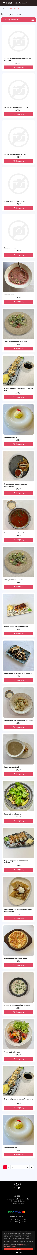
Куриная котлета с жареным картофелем (15, 485)
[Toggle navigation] (33, 3)
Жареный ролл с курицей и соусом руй (18, 389)
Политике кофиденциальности (15, 1245)
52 (27, 1167)
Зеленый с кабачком (12, 814)
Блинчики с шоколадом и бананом (18, 673)
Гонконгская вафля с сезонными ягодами (17, 60)
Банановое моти (10, 437)
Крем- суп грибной (11, 767)
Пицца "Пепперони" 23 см (14, 154)
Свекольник (9, 295)
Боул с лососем (10, 248)
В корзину (19, 67)
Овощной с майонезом (13, 580)
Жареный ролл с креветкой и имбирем (16, 862)
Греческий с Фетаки (12, 1052)
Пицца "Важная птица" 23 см (16, 107)
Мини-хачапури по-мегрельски (16, 958)
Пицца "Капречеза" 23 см (14, 201)
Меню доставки (10, 19)
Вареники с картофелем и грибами (18, 720)
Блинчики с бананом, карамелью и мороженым (18, 911)
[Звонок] (15, 1188)
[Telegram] (19, 1188)
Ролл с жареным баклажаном (16, 626)
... (23, 1167)
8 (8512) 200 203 (21, 3)
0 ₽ (20, 1252)
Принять (18, 1250)
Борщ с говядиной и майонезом (17, 533)
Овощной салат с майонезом (15, 342)
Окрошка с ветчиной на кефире (17, 1005)
